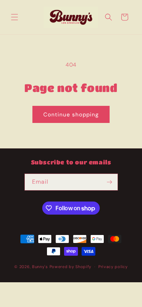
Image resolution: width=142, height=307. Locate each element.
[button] (15, 17)
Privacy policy (113, 266)
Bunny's (40, 266)
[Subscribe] (110, 182)
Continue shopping (71, 114)
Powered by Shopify (71, 266)
